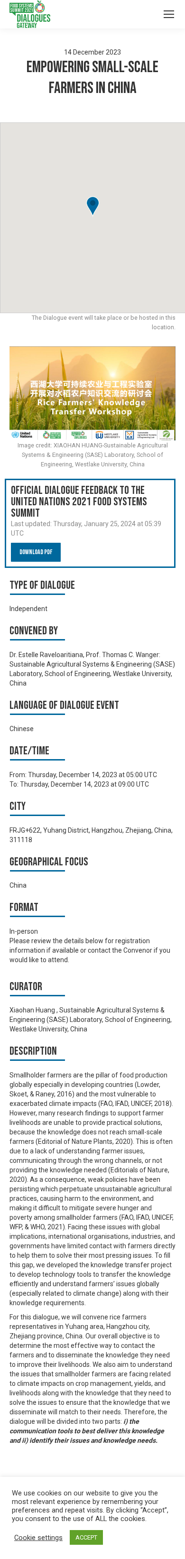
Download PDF (35, 552)
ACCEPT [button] (86, 1537)
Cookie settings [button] (38, 1537)
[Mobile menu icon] (169, 14)
